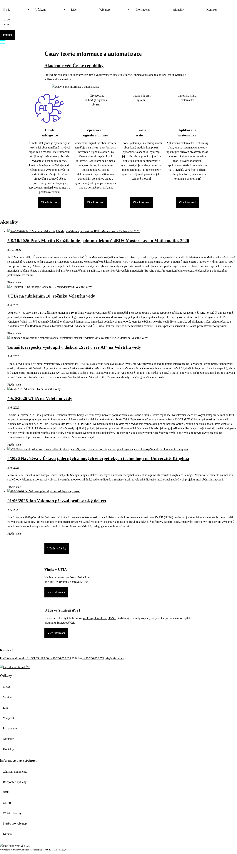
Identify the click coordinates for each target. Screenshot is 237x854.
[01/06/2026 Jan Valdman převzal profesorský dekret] (43, 491)
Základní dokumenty (15, 771)
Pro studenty (143, 9)
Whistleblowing (12, 813)
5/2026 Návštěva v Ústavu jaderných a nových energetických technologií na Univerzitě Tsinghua (98, 458)
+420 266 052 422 (60, 658)
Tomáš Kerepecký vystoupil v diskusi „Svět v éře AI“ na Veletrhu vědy (74, 347)
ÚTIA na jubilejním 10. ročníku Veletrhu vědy (51, 296)
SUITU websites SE (22, 849)
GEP (6, 792)
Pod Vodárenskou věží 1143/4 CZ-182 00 (24, 658)
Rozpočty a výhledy (14, 782)
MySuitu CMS (49, 849)
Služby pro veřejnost (15, 823)
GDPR (7, 802)
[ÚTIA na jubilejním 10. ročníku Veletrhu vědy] (49, 286)
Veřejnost (104, 9)
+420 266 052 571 (93, 658)
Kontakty (211, 9)
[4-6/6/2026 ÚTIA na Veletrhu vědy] (34, 389)
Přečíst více (14, 282)
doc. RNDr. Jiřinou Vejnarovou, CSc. (66, 581)
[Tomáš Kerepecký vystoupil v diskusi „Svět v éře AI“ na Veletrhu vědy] (77, 337)
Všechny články (56, 548)
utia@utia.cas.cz (114, 658)
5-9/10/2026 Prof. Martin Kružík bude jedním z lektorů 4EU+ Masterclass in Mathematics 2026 (98, 240)
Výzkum (40, 9)
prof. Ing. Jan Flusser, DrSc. (99, 618)
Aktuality (178, 9)
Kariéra (7, 833)
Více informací (49, 202)
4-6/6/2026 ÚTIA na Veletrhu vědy (39, 398)
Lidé (73, 9)
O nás (6, 9)
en (8, 24)
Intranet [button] (7, 34)
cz (8, 20)
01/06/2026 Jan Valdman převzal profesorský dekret (56, 500)
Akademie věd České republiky (74, 65)
